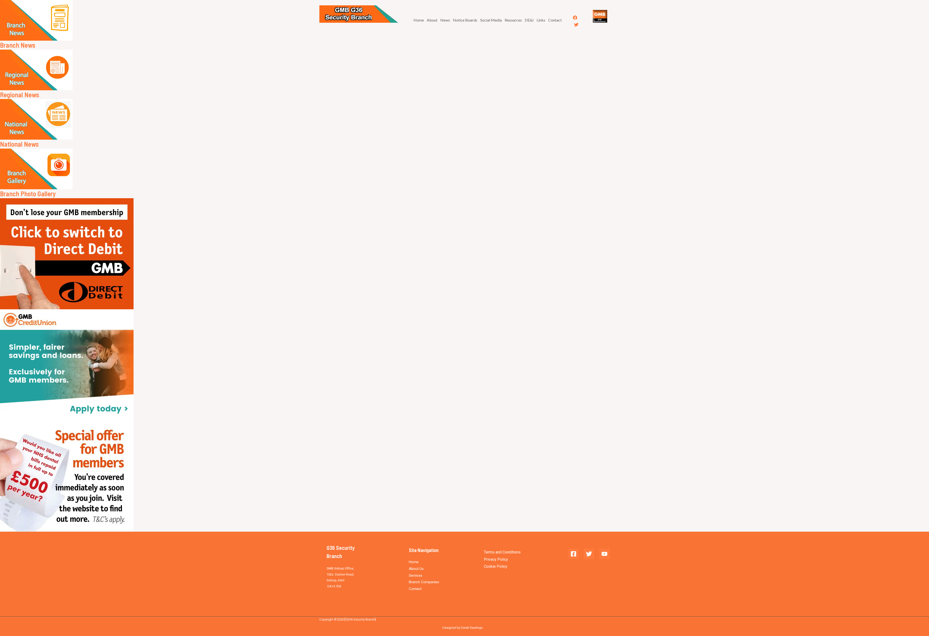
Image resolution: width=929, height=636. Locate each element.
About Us (416, 569)
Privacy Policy (496, 559)
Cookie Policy (495, 566)
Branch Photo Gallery (28, 193)
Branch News (17, 45)
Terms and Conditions (502, 552)
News (445, 20)
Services (415, 575)
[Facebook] (575, 17)
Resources (513, 20)
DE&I (529, 20)
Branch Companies (424, 582)
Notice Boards (465, 20)
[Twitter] (576, 25)
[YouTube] (604, 554)
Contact (555, 20)
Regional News (19, 95)
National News (19, 144)
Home (418, 20)
